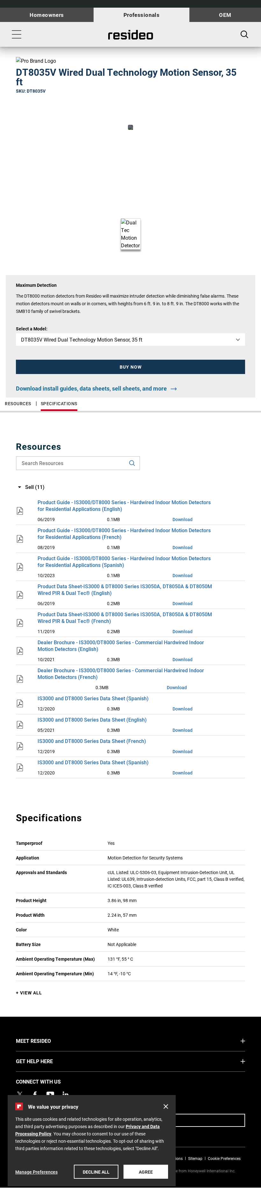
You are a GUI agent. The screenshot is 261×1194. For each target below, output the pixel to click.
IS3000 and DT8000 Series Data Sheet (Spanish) (93, 698)
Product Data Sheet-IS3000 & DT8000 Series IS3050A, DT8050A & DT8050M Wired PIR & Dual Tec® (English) (125, 589)
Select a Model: (31, 329)
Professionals (141, 14)
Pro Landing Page (131, 34)
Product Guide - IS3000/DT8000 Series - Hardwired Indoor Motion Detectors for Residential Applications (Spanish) (124, 561)
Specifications (59, 403)
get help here (46, 1060)
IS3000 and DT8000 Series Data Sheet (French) (92, 741)
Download (183, 519)
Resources (18, 403)
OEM (225, 14)
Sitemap (195, 1158)
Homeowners (47, 14)
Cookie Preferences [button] (224, 1158)
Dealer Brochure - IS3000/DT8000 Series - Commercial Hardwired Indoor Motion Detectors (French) (121, 673)
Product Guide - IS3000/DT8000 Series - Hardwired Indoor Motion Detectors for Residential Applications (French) (124, 533)
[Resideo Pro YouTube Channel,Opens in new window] (50, 1094)
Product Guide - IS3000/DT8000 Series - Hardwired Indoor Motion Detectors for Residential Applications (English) (124, 505)
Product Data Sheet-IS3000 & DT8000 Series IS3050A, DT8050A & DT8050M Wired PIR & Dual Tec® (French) (125, 617)
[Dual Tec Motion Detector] (130, 127)
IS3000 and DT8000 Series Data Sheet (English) (92, 719)
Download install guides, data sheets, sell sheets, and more (91, 388)
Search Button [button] (244, 34)
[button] (130, 367)
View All (31, 993)
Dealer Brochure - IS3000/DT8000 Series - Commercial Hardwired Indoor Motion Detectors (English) (121, 645)
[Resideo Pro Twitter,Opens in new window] (20, 1094)
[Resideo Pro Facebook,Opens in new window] (35, 1094)
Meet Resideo (45, 1040)
